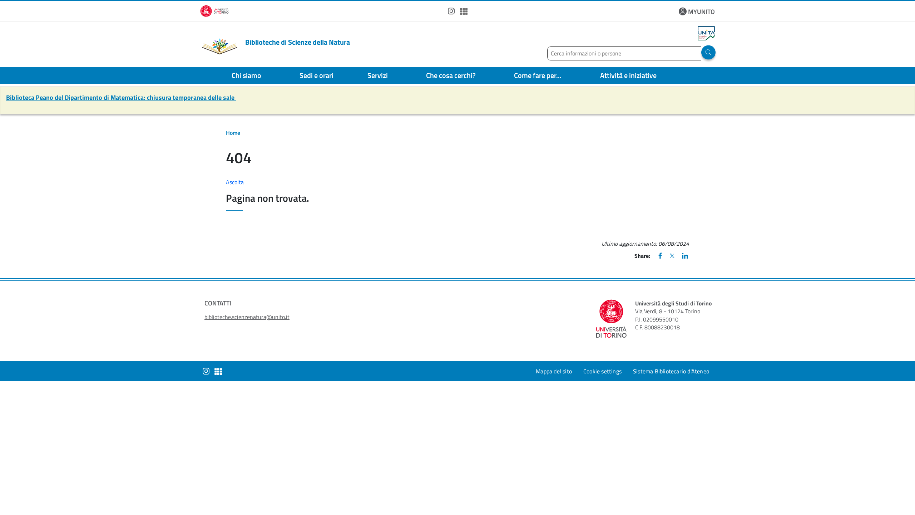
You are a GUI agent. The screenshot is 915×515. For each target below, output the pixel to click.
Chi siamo (246, 75)
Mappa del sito (554, 371)
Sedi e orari (316, 75)
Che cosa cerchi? (451, 75)
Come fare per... (538, 75)
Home (233, 132)
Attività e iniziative (628, 75)
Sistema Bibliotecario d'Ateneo (671, 371)
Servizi (377, 75)
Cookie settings (602, 371)
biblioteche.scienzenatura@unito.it (247, 317)
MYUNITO (701, 12)
